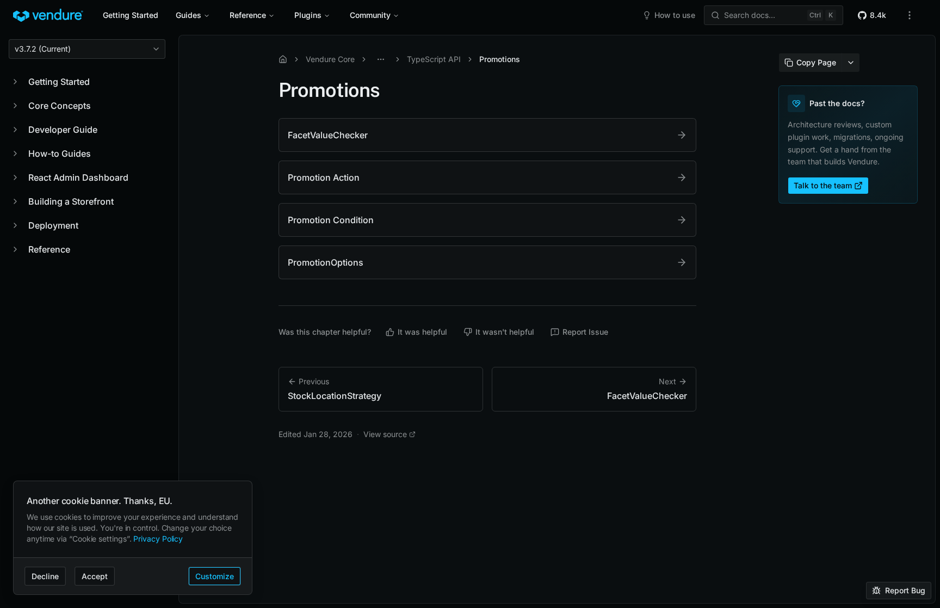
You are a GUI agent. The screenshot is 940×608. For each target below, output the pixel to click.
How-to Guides (59, 153)
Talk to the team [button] (823, 185)
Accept (95, 576)
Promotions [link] (499, 59)
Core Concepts (59, 105)
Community (370, 15)
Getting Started (130, 15)
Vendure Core (330, 59)
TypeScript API (434, 59)
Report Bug (905, 590)
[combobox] (87, 49)
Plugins (307, 15)
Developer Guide (62, 129)
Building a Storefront (71, 201)
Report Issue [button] (585, 331)
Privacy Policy (158, 538)
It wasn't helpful (504, 331)
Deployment (53, 225)
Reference (248, 15)
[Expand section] (15, 81)
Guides (188, 15)
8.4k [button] (878, 15)
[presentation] (557, 319)
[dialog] (132, 538)
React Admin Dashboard (78, 177)
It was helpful (422, 331)
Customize (214, 576)
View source (385, 434)
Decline (45, 576)
